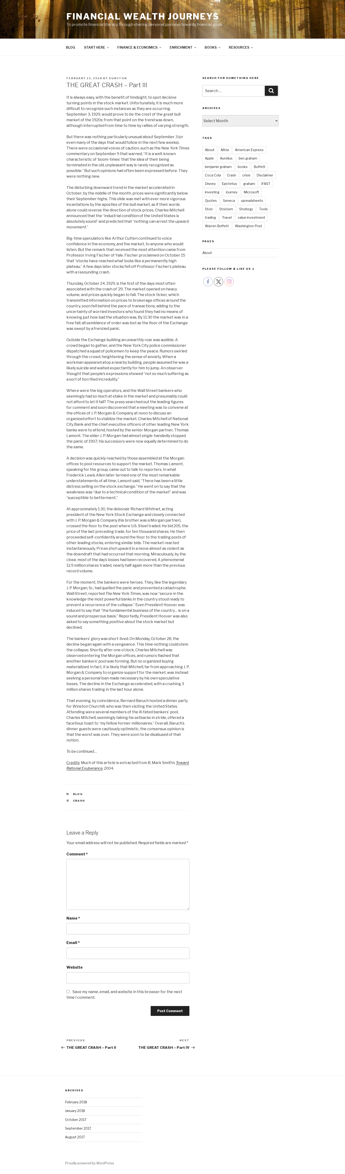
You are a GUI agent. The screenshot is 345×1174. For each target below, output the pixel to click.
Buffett (259, 167)
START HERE (94, 47)
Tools (263, 209)
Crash (79, 800)
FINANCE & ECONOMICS (137, 47)
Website (74, 967)
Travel (227, 217)
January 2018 (75, 1111)
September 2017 (78, 1128)
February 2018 (76, 1102)
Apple (209, 158)
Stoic (209, 209)
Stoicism (226, 209)
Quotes (211, 201)
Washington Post (248, 226)
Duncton (118, 78)
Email (73, 942)
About (210, 150)
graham (249, 184)
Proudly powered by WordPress (89, 1163)
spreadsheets (252, 201)
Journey (232, 192)
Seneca (229, 201)
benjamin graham (218, 167)
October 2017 (75, 1120)
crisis (246, 175)
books (243, 167)
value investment (251, 217)
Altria (225, 150)
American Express (249, 150)
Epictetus (229, 184)
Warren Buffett (217, 226)
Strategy (246, 209)
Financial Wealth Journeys (142, 16)
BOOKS (211, 47)
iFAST (265, 184)
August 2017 (75, 1137)
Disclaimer (265, 175)
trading (210, 217)
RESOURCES (239, 47)
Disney (210, 184)
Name (73, 918)
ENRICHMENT (181, 47)
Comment (77, 854)
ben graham (248, 158)
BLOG (70, 47)
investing (212, 192)
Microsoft (251, 192)
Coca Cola (213, 175)
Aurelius (226, 158)
